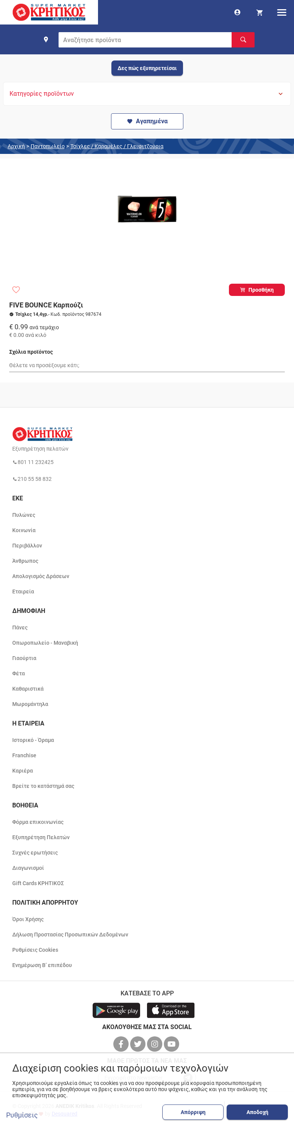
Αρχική (16, 146)
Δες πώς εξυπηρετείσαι (147, 68)
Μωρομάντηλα (30, 704)
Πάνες (20, 627)
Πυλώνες (23, 515)
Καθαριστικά (28, 689)
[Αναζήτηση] (243, 39)
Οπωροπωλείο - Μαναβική (45, 643)
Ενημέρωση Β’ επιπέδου (42, 965)
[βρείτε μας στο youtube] (172, 1044)
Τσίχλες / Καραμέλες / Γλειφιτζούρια (116, 146)
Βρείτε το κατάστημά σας (43, 786)
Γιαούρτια (24, 658)
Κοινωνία (24, 530)
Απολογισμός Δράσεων (40, 576)
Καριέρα (22, 771)
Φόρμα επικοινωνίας (38, 822)
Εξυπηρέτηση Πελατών (41, 837)
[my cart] (260, 12)
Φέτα (18, 673)
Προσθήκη (261, 290)
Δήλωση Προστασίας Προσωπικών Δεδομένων (70, 934)
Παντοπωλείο (48, 146)
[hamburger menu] (282, 12)
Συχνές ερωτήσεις (35, 853)
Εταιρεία (23, 591)
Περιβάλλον (27, 545)
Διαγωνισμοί (28, 868)
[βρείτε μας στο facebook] (121, 1044)
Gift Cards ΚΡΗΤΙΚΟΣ (38, 883)
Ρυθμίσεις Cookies (35, 950)
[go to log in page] (237, 12)
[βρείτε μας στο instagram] (155, 1044)
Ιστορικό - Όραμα (33, 740)
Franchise (24, 755)
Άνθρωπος (25, 561)
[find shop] (45, 39)
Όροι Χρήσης (28, 919)
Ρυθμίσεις (22, 1115)
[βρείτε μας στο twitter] (138, 1044)
